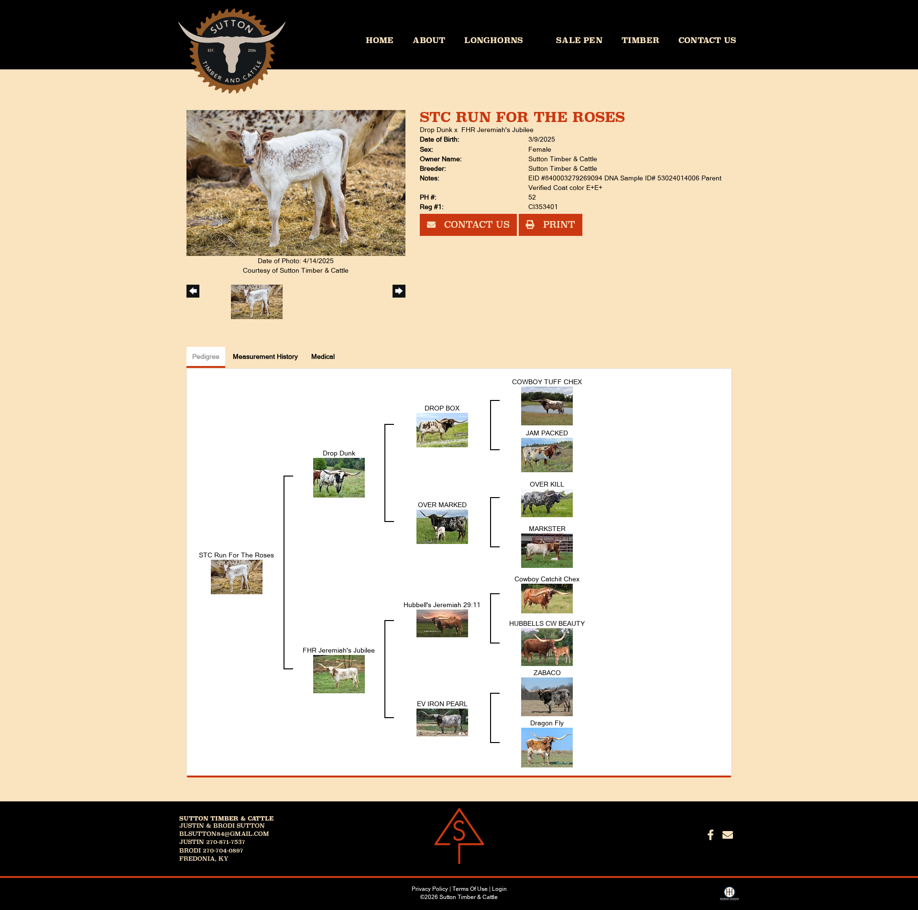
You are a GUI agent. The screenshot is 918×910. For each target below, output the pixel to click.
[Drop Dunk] (339, 477)
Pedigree (205, 356)
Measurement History (265, 356)
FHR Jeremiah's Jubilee (497, 129)
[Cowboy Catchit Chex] (547, 598)
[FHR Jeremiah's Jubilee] (339, 673)
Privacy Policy (430, 889)
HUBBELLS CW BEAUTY (547, 623)
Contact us (475, 225)
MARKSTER (547, 529)
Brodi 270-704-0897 (211, 850)
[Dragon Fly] (547, 747)
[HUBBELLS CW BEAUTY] (547, 646)
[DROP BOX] (442, 429)
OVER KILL (547, 484)
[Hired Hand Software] (729, 897)
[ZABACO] (547, 696)
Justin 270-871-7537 (212, 842)
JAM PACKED (547, 433)
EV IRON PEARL (442, 704)
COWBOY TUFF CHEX (547, 382)
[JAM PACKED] (547, 454)
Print (557, 225)
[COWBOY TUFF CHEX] (547, 405)
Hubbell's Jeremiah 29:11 (442, 605)
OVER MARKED (442, 505)
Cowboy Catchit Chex (546, 579)
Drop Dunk (436, 129)
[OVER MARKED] (442, 526)
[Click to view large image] (295, 182)
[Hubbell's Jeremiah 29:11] (442, 622)
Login (499, 889)
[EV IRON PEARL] (442, 722)
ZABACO (547, 673)
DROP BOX (442, 408)
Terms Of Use (470, 889)
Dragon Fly (547, 723)
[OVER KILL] (547, 502)
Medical (323, 356)
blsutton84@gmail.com (224, 834)
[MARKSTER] (547, 550)
